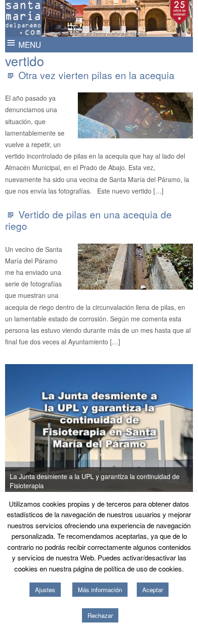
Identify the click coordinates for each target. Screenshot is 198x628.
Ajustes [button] (45, 589)
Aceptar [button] (152, 589)
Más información (100, 589)
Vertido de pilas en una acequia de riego (88, 220)
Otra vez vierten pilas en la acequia (96, 75)
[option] (99, 429)
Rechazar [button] (100, 615)
